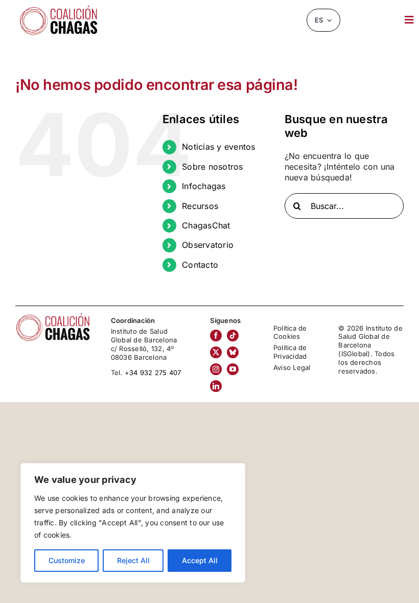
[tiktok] (233, 335)
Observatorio (208, 245)
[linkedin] (216, 386)
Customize (67, 560)
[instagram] (216, 369)
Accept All (200, 560)
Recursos (200, 206)
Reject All (133, 560)
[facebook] (216, 335)
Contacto (200, 265)
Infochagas (203, 186)
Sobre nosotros (212, 166)
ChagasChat (206, 225)
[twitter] (216, 352)
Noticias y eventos (218, 147)
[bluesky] (233, 352)
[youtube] (233, 369)
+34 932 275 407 (153, 372)
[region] (132, 523)
